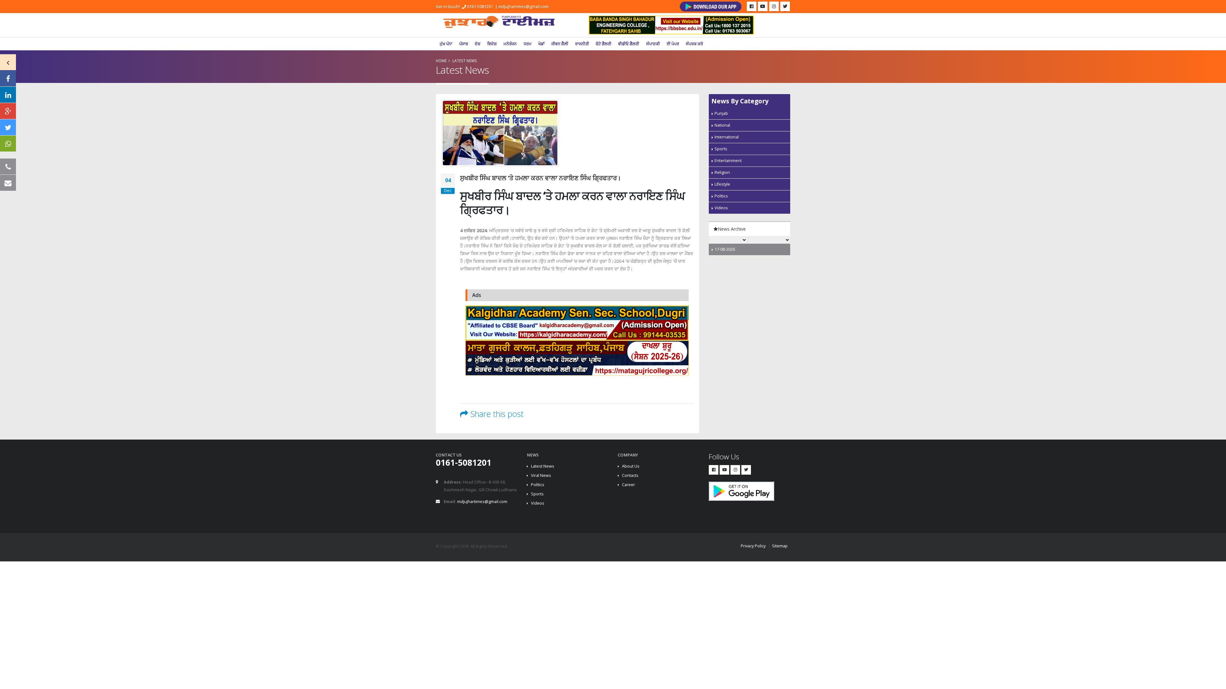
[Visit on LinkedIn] (8, 95)
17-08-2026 (725, 249)
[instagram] (774, 6)
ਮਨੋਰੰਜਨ (510, 44)
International (727, 137)
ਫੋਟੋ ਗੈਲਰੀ (603, 44)
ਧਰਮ (528, 44)
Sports (721, 149)
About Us (630, 466)
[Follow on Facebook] (8, 78)
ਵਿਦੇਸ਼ (492, 44)
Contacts (630, 475)
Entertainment (728, 160)
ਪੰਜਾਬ (463, 44)
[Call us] (8, 166)
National (722, 125)
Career (628, 484)
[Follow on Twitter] (8, 127)
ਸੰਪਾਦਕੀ (653, 44)
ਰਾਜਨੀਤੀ (582, 44)
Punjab (721, 113)
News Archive (732, 229)
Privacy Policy (753, 546)
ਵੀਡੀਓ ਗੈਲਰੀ (628, 44)
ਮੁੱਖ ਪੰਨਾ (446, 44)
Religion (722, 172)
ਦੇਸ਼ (478, 44)
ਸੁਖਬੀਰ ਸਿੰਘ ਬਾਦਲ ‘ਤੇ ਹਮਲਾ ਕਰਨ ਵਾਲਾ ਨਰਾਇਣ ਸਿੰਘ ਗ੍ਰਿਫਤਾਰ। (540, 178)
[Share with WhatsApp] (8, 144)
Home (441, 60)
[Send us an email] (8, 183)
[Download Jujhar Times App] (711, 6)
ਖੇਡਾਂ (541, 44)
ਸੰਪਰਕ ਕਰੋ (694, 44)
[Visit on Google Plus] (8, 111)
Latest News (542, 466)
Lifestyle (722, 184)
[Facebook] (751, 6)
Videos (721, 208)
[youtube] (763, 6)
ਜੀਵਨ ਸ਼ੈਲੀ (559, 44)
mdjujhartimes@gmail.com (523, 6)
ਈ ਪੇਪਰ (673, 44)
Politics (721, 196)
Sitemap (780, 546)
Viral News (541, 475)
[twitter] (785, 6)
